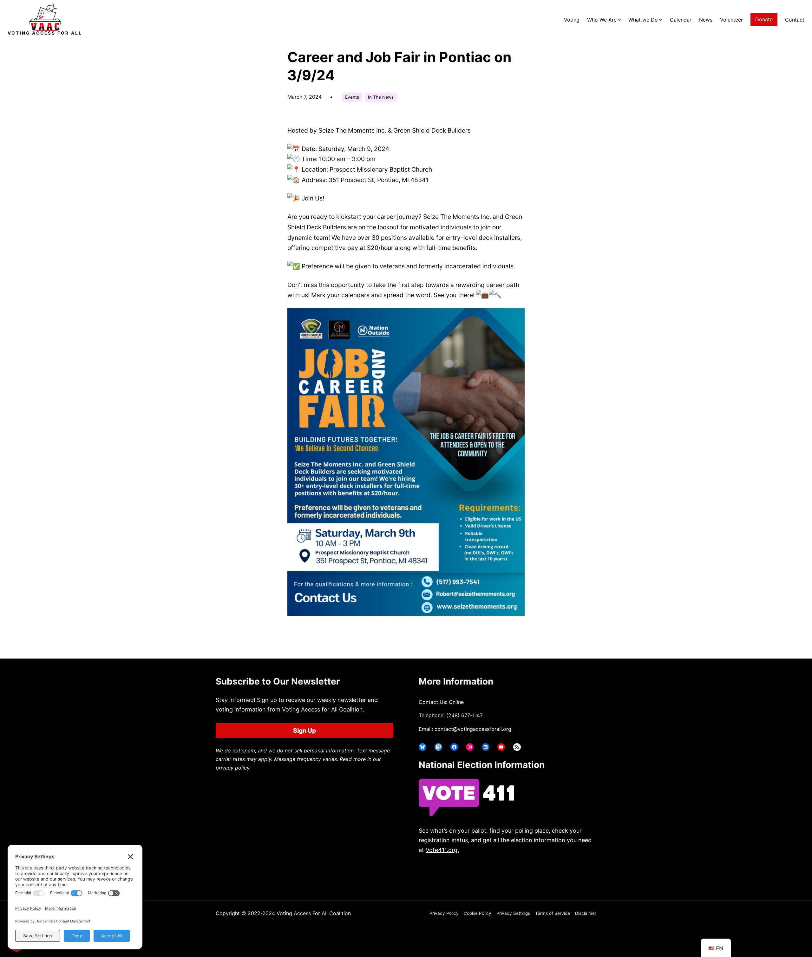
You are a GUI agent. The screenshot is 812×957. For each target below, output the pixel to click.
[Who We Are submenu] (619, 19)
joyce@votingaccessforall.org (522, 875)
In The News (381, 97)
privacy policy (232, 767)
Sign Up (304, 730)
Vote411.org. (442, 850)
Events (352, 97)
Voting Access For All (45, 33)
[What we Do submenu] (660, 19)
